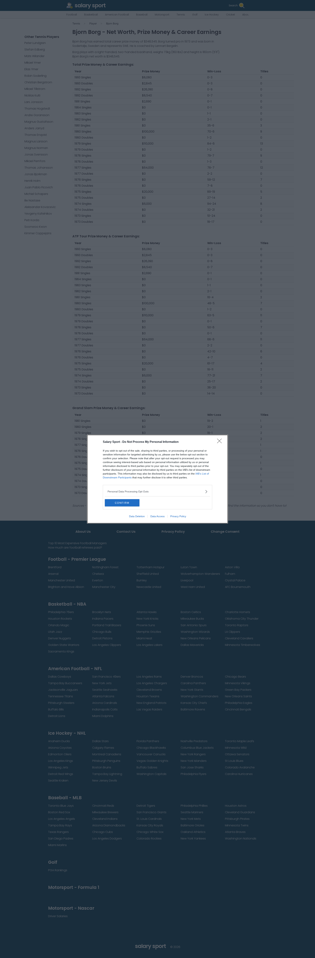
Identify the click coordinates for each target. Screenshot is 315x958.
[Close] (220, 442)
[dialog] (157, 479)
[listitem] (157, 491)
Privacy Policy (178, 516)
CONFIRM (122, 502)
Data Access (157, 516)
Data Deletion (137, 516)
